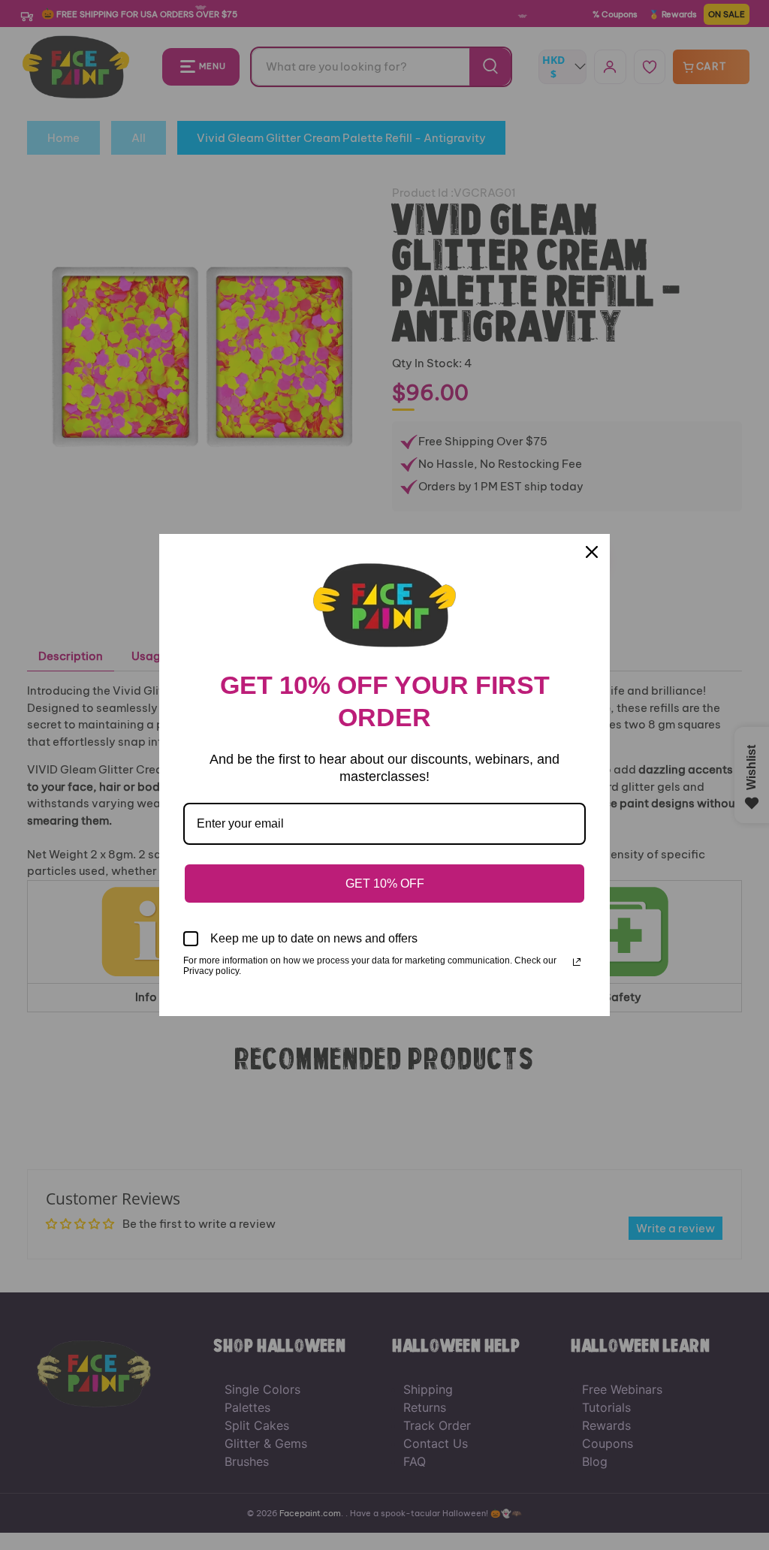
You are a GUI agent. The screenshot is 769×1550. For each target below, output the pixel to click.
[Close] (592, 552)
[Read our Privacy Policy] (577, 962)
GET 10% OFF (384, 883)
